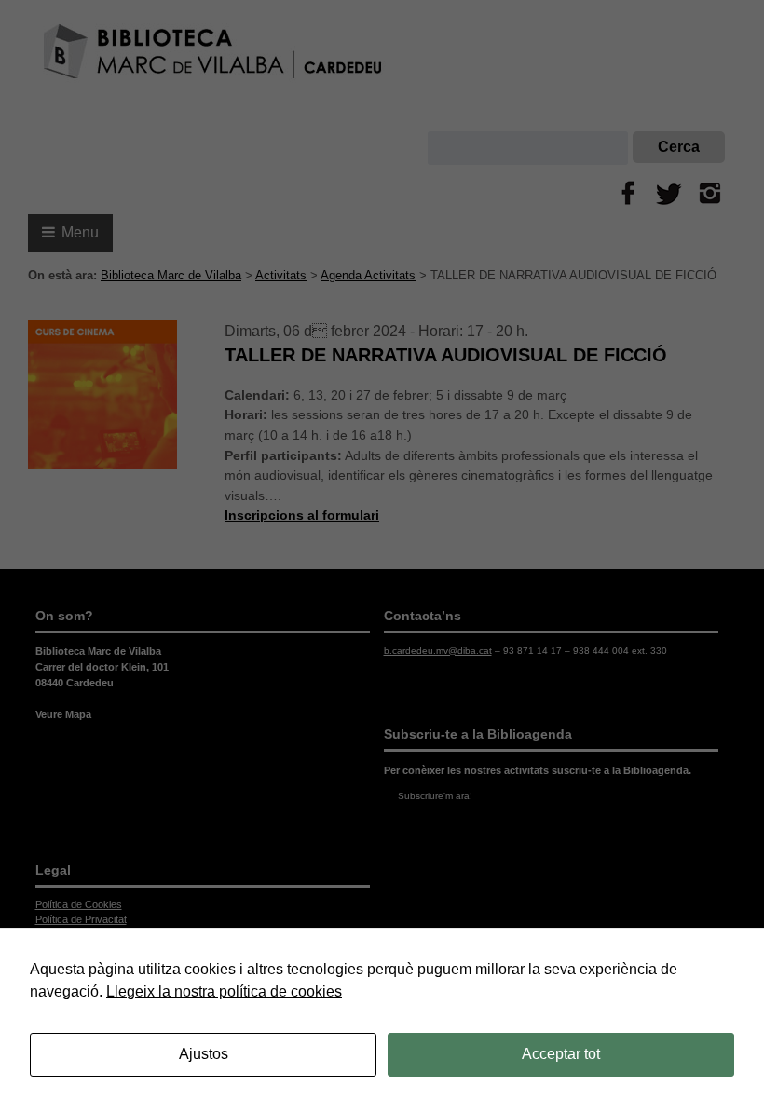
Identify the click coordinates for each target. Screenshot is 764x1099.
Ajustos (203, 1054)
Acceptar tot (561, 1054)
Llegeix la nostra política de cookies (224, 991)
